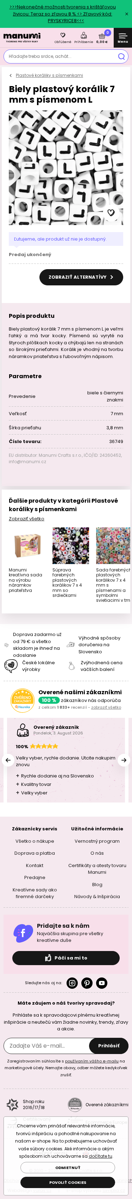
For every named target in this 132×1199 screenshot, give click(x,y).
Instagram (72, 982)
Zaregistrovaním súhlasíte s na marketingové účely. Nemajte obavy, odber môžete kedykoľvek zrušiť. (66, 1067)
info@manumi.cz (27, 462)
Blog (97, 884)
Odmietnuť (68, 1167)
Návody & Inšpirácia (97, 896)
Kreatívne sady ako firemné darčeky (35, 893)
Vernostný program (97, 840)
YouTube (101, 982)
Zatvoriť (126, 13)
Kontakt (34, 865)
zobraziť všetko (106, 707)
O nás (97, 853)
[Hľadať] (121, 56)
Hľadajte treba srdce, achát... (40, 56)
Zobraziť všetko (26, 518)
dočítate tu (100, 1156)
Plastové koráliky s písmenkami (49, 75)
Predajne (34, 877)
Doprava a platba (34, 853)
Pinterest (87, 982)
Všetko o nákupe (34, 840)
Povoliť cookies (67, 1182)
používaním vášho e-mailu (92, 1061)
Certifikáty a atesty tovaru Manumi (97, 869)
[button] (111, 213)
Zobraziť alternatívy (78, 277)
